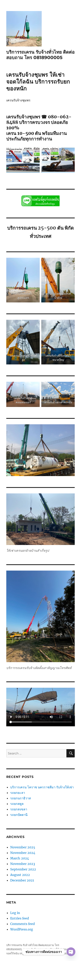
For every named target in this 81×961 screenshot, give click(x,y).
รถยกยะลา (17, 793)
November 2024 (22, 853)
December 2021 (22, 880)
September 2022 (23, 869)
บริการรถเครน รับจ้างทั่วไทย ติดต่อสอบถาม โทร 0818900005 (40, 54)
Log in (15, 913)
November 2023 (22, 864)
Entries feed (19, 918)
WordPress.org (21, 929)
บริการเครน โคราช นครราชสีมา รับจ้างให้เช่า (42, 787)
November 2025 (22, 847)
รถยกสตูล (17, 804)
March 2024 (19, 858)
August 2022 (20, 875)
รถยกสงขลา (18, 809)
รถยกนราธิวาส (21, 798)
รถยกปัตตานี (19, 815)
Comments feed (22, 924)
